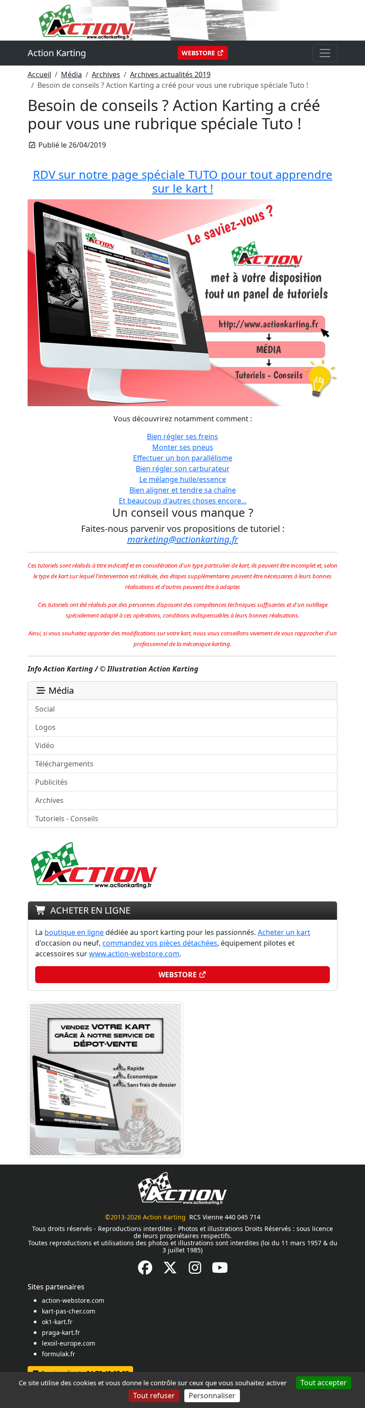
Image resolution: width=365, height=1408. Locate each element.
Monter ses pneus (182, 447)
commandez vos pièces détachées (159, 943)
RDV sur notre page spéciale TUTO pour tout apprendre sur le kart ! (183, 181)
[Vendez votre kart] (105, 1078)
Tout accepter (323, 1382)
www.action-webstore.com (134, 954)
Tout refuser (154, 1395)
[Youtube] (220, 1270)
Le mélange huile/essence (182, 479)
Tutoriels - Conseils (66, 818)
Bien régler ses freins (182, 436)
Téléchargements (64, 764)
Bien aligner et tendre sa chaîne (183, 490)
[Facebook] (145, 1270)
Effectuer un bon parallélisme (182, 458)
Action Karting (57, 53)
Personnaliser (212, 1395)
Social (45, 709)
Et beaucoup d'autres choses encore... (183, 501)
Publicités (51, 782)
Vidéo (44, 745)
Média (71, 74)
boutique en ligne (74, 932)
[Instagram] (195, 1270)
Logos (45, 727)
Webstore (199, 53)
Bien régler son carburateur (183, 468)
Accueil (39, 74)
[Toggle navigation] (324, 53)
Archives (106, 74)
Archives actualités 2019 (170, 74)
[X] (170, 1270)
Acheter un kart (284, 932)
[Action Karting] (182, 20)
